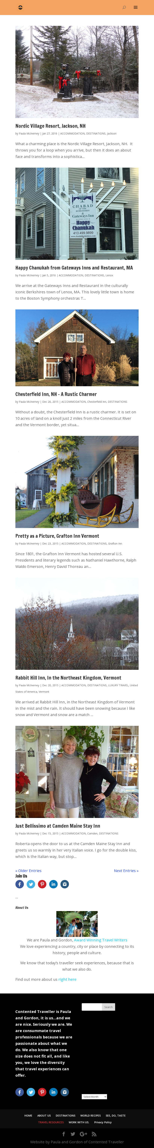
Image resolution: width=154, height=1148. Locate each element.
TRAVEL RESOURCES (51, 1122)
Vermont (44, 691)
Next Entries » (126, 870)
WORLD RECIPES (90, 1115)
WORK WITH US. (79, 1122)
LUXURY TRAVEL (118, 685)
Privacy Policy (103, 1122)
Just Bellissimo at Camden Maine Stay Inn (57, 825)
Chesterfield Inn (96, 401)
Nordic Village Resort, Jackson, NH (50, 125)
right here (67, 979)
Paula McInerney (29, 133)
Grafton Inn (115, 543)
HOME (28, 1115)
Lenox (109, 275)
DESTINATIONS (96, 133)
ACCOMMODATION (72, 133)
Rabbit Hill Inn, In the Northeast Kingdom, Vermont (68, 677)
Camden (92, 833)
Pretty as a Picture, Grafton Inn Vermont (57, 536)
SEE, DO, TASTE (116, 1115)
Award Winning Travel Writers (100, 940)
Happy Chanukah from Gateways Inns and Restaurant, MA (74, 267)
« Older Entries (28, 870)
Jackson (111, 133)
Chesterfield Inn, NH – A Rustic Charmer (56, 394)
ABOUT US (44, 1115)
